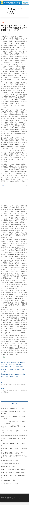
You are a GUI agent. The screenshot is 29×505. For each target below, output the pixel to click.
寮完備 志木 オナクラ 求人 (8, 480)
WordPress (3, 498)
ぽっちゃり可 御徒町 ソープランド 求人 (12, 463)
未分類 (2, 22)
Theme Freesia (21, 497)
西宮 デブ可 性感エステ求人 (9, 376)
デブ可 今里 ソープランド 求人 (9, 483)
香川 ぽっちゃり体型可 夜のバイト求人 (12, 472)
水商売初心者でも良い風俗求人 (9, 460)
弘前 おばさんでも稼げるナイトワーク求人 (13, 408)
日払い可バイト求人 (14, 10)
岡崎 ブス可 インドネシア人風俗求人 (12, 366)
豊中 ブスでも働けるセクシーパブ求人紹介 (13, 469)
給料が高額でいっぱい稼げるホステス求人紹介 (14, 435)
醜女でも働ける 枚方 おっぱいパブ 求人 (13, 374)
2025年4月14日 (5, 33)
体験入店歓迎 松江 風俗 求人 (9, 466)
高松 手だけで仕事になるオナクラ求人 (12, 453)
